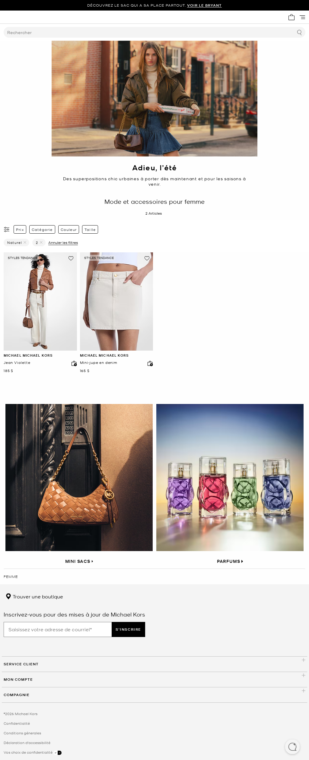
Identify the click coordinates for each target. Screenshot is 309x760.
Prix (20, 229)
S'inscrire (128, 629)
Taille (90, 229)
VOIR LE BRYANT (204, 5)
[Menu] (302, 17)
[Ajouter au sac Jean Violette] (72, 363)
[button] (292, 747)
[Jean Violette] (40, 301)
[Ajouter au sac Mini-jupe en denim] (149, 363)
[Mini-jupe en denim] (116, 301)
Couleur (69, 229)
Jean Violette (17, 362)
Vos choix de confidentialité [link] (28, 752)
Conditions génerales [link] (22, 732)
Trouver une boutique (37, 596)
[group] (154, 5)
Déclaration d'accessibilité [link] (27, 742)
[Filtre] (7, 229)
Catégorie (42, 229)
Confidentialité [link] (17, 723)
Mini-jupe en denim (98, 362)
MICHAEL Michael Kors (28, 355)
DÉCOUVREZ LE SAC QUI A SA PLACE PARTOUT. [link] (154, 5)
